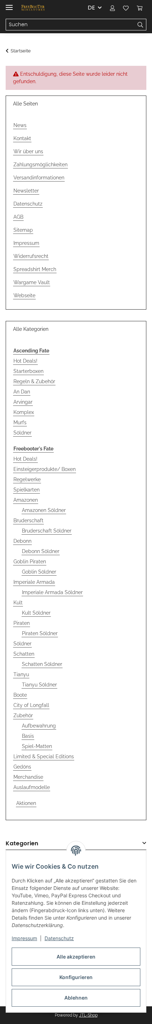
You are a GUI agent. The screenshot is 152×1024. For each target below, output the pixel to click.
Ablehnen (76, 998)
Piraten (21, 623)
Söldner (22, 433)
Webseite (24, 295)
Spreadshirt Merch (34, 269)
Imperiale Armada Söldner (52, 592)
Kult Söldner (36, 613)
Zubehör (23, 715)
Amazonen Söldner (44, 510)
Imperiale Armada (34, 582)
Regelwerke (27, 479)
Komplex (23, 412)
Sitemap (23, 230)
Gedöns (22, 767)
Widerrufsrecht (30, 256)
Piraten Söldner (40, 633)
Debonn (22, 541)
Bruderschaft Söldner (46, 531)
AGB (18, 217)
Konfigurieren (76, 977)
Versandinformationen (38, 177)
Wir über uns (28, 151)
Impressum (24, 938)
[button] (112, 8)
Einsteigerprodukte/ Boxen (44, 469)
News (20, 125)
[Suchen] (140, 25)
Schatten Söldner (42, 664)
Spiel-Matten (37, 746)
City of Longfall (31, 705)
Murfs (20, 422)
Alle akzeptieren (76, 957)
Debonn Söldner (40, 551)
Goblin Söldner (39, 572)
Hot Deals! (25, 361)
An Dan (21, 392)
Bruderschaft (28, 520)
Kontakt (22, 138)
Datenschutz (59, 938)
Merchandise (28, 777)
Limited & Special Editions (43, 756)
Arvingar (23, 402)
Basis (28, 736)
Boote (20, 695)
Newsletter (26, 191)
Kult (18, 602)
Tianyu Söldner (39, 685)
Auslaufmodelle (31, 787)
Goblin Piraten (29, 561)
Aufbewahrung (39, 726)
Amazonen (25, 500)
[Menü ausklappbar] (9, 4)
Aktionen (26, 803)
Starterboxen (28, 371)
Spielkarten (26, 490)
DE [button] (91, 8)
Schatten (23, 654)
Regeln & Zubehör (34, 381)
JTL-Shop (88, 1015)
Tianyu (21, 674)
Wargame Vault (31, 282)
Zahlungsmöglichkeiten (40, 164)
